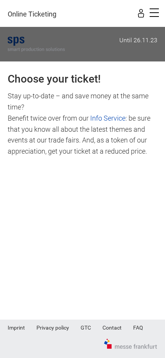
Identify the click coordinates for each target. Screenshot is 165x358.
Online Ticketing (32, 14)
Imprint (16, 328)
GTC (86, 328)
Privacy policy (52, 328)
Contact (112, 328)
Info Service (107, 118)
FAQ (138, 328)
